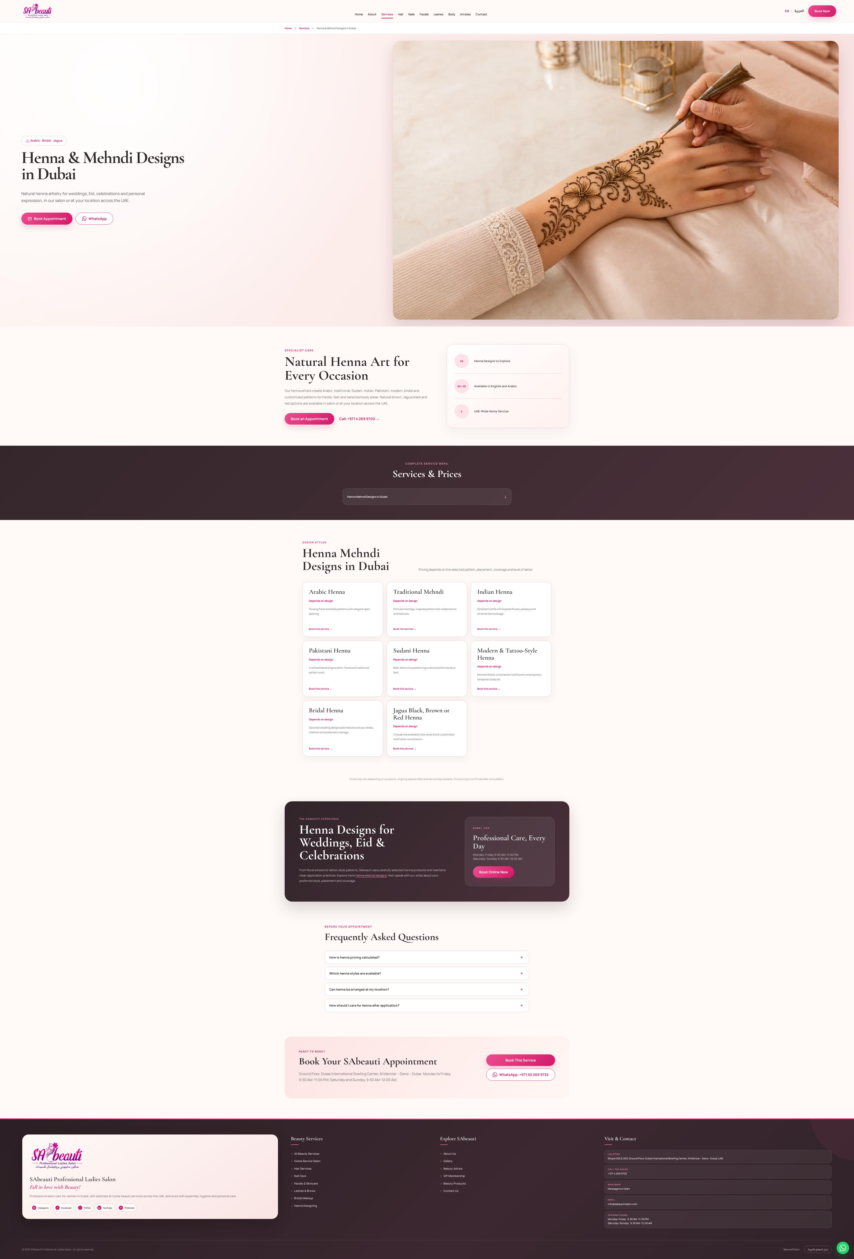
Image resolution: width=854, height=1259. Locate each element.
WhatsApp (98, 218)
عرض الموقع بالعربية (818, 1249)
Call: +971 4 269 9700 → (359, 418)
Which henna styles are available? (426, 973)
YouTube (105, 1207)
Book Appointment (50, 218)
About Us (449, 1154)
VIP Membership (454, 1176)
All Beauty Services (306, 1154)
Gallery (448, 1161)
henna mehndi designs (371, 875)
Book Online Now (493, 872)
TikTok (85, 1207)
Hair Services (303, 1168)
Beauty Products (454, 1183)
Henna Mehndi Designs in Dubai (427, 496)
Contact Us (451, 1191)
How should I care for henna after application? (426, 1005)
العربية (799, 11)
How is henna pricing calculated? (426, 957)
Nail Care (300, 1176)
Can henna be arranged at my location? (426, 989)
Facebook (64, 1207)
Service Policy (792, 1249)
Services (304, 28)
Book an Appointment (309, 418)
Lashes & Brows (304, 1191)
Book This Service (521, 1060)
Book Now (822, 11)
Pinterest (127, 1207)
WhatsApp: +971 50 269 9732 (524, 1074)
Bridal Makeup (303, 1198)
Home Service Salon (307, 1161)
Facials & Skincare (306, 1183)
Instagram (41, 1207)
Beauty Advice (452, 1168)
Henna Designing (305, 1206)
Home (288, 28)
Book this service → (320, 629)
